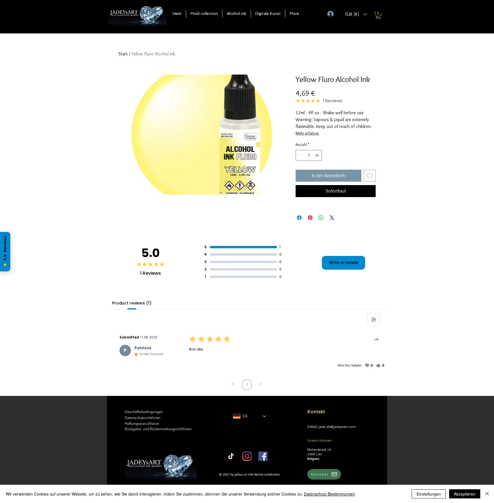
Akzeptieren (464, 494)
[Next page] (260, 384)
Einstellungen (429, 494)
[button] (204, 13)
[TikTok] (231, 456)
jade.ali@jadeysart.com (337, 426)
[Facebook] (263, 456)
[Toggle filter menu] (373, 319)
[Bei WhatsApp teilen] (321, 217)
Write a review (343, 262)
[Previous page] (233, 384)
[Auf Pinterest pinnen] (310, 217)
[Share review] (376, 339)
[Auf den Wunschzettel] (370, 176)
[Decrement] (300, 155)
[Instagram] (247, 456)
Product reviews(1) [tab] (131, 303)
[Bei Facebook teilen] (299, 217)
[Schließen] (487, 493)
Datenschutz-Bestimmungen (329, 494)
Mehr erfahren (307, 133)
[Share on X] (331, 217)
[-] (332, 14)
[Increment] (317, 155)
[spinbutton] (309, 155)
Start (123, 54)
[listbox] (356, 14)
